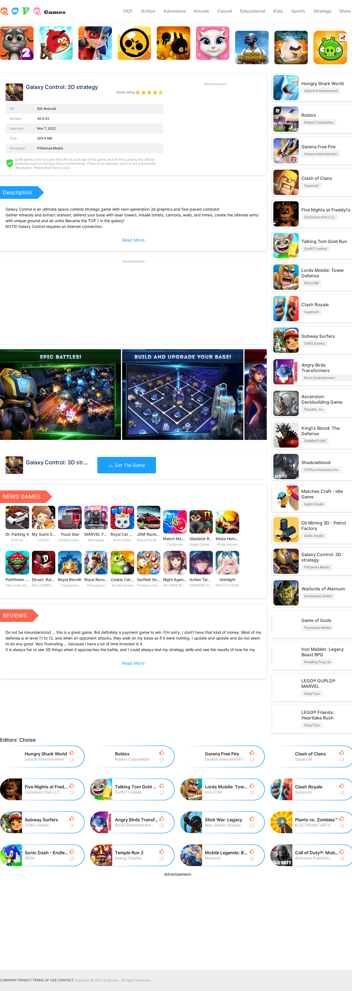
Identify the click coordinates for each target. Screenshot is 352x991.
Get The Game (130, 465)
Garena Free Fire (318, 146)
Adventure (174, 11)
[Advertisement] (215, 125)
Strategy (322, 11)
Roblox (308, 115)
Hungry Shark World (322, 83)
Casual (224, 11)
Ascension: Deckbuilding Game (321, 399)
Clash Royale (315, 304)
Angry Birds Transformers (315, 367)
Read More (133, 240)
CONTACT (65, 980)
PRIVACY (25, 980)
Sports (298, 11)
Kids (278, 11)
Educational (252, 11)
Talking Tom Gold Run (324, 241)
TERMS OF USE (44, 980)
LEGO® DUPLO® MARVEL (318, 683)
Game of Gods (316, 620)
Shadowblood (316, 462)
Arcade (201, 11)
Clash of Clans (316, 178)
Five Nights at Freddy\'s (326, 210)
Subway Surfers (318, 336)
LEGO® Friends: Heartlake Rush (317, 715)
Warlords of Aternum (323, 588)
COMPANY (8, 980)
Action (148, 11)
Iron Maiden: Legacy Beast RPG (322, 651)
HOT (128, 11)
